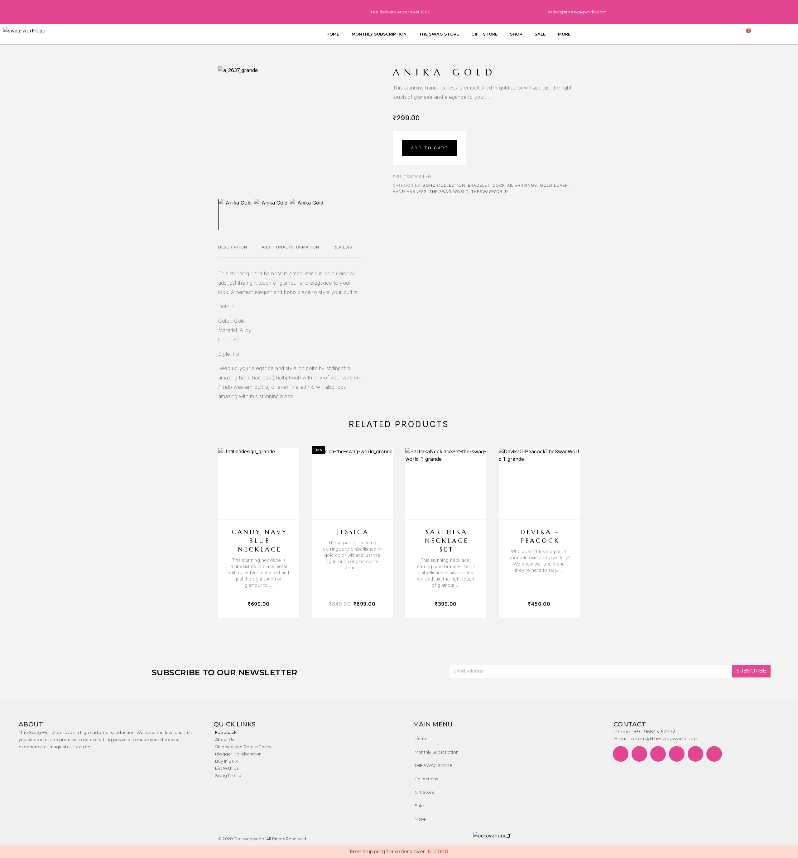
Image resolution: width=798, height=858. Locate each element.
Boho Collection (444, 185)
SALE (540, 33)
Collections (426, 778)
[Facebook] (188, 11)
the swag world (449, 191)
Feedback (226, 732)
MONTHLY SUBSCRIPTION (379, 33)
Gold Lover (554, 185)
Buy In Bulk (226, 761)
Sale (419, 805)
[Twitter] (207, 11)
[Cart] (747, 33)
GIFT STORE (484, 33)
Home (421, 738)
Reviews (343, 246)
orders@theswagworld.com (665, 738)
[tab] (232, 251)
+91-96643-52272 (654, 732)
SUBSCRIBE (751, 671)
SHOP (516, 33)
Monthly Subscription (437, 752)
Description (232, 246)
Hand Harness (410, 191)
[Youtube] (282, 11)
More (420, 819)
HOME (332, 33)
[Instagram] (244, 11)
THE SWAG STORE (439, 33)
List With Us (226, 768)
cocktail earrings (515, 185)
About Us (224, 739)
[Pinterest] (226, 11)
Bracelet (479, 185)
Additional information (290, 246)
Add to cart (430, 148)
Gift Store (425, 792)
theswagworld (489, 191)
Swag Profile (228, 775)
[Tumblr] (263, 11)
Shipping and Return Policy (243, 746)
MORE (564, 33)
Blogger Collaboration (238, 753)
